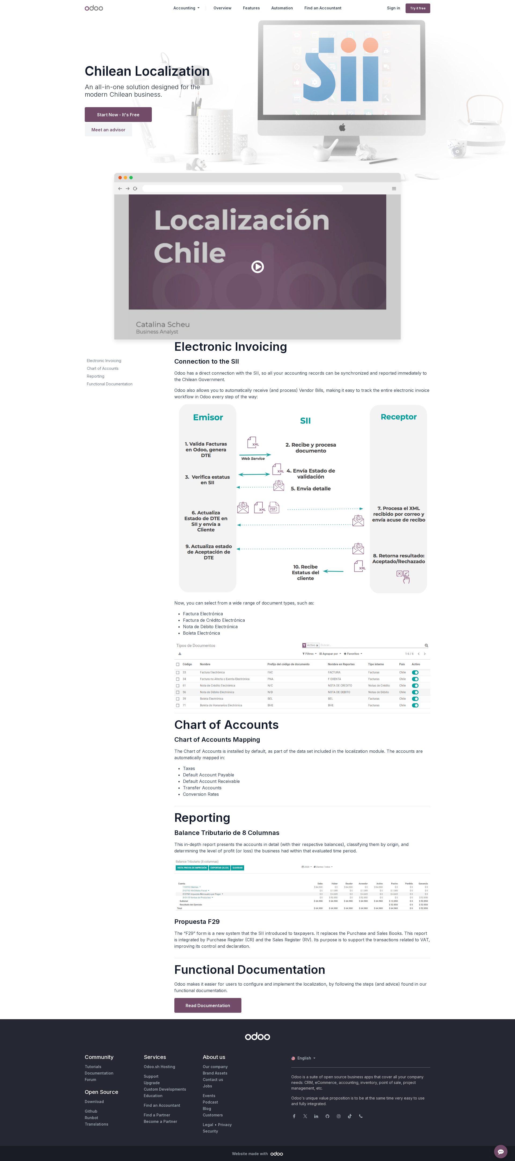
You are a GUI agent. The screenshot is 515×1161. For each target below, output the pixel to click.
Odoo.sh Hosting (159, 1066)
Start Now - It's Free (118, 114)
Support (151, 1076)
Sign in (393, 8)
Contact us (213, 1079)
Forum (90, 1079)
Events (209, 1095)
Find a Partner (157, 1115)
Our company (215, 1066)
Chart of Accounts (103, 368)
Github (91, 1111)
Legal (208, 1124)
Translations (96, 1124)
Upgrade (152, 1082)
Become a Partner (160, 1121)
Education (153, 1095)
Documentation (99, 1073)
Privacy (225, 1124)
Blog (207, 1108)
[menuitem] (222, 8)
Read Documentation (208, 1005)
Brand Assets (215, 1073)
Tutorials (93, 1066)
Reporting (95, 376)
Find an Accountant (162, 1105)
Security (210, 1131)
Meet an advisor (108, 129)
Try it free (418, 8)
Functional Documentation (110, 384)
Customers (213, 1115)
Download (94, 1101)
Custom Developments (165, 1089)
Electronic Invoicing (104, 360)
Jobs (207, 1086)
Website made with (250, 1153)
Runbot (91, 1117)
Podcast (210, 1102)
